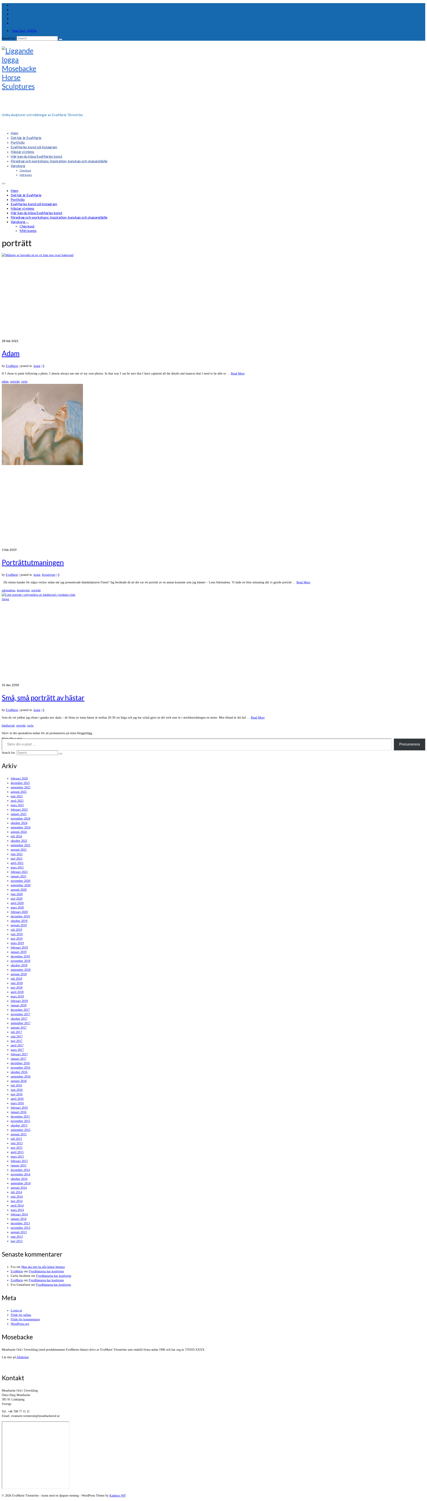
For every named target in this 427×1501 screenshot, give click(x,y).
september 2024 (20, 827)
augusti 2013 (19, 1232)
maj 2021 (16, 858)
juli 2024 (16, 836)
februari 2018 (19, 1001)
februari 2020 (19, 912)
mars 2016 (17, 1103)
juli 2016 (16, 1085)
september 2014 (20, 1183)
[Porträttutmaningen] (213, 466)
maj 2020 (16, 898)
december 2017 (20, 1009)
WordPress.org (20, 1324)
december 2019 (20, 916)
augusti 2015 (19, 1134)
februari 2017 (19, 1054)
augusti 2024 (19, 832)
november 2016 (20, 1067)
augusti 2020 (19, 889)
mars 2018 (17, 996)
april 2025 (17, 800)
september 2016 (20, 1076)
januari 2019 (18, 952)
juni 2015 (17, 1143)
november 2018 (20, 961)
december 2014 (20, 1170)
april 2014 (17, 1205)
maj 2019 (16, 938)
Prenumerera (409, 744)
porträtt (15, 381)
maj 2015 (16, 1147)
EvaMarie (12, 366)
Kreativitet (48, 574)
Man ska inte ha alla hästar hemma (43, 1267)
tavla (24, 381)
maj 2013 (16, 1241)
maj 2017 (16, 1041)
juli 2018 (16, 978)
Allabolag (22, 1357)
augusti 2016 (19, 1081)
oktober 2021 (19, 840)
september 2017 (20, 1023)
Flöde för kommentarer (25, 1319)
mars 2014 (17, 1210)
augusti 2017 (19, 1027)
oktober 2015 (19, 1125)
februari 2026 (19, 778)
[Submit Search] (60, 39)
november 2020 (20, 880)
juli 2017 (16, 1032)
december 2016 (20, 1063)
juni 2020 (17, 894)
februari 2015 (19, 1161)
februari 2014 (19, 1214)
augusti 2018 (19, 974)
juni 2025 (17, 796)
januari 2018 (18, 1005)
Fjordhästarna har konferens (46, 1271)
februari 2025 (19, 809)
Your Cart (24, 30)
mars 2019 (17, 943)
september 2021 (20, 845)
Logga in (16, 1310)
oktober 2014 (19, 1179)
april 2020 (17, 903)
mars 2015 (17, 1156)
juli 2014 (16, 1192)
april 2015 (17, 1152)
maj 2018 (16, 987)
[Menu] (3, 183)
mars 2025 (17, 805)
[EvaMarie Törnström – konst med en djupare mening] (213, 78)
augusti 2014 (19, 1187)
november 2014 (20, 1174)
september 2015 (20, 1130)
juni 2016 (17, 1090)
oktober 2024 (19, 823)
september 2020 (20, 885)
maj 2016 (16, 1094)
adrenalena (8, 590)
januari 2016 (18, 1112)
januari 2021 (18, 876)
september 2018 (20, 969)
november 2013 (20, 1227)
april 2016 (17, 1098)
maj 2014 (16, 1201)
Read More (238, 373)
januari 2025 (18, 814)
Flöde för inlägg (21, 1315)
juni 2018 (17, 983)
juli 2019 (16, 929)
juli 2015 (16, 1138)
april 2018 (17, 992)
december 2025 (20, 783)
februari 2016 (19, 1107)
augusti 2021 (19, 849)
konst (37, 366)
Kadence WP (117, 1495)
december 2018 (20, 956)
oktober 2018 (19, 965)
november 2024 (20, 818)
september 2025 (20, 787)
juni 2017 (17, 1036)
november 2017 (20, 1014)
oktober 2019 (19, 921)
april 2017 (17, 1045)
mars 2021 (17, 867)
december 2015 (20, 1116)
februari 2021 (19, 872)
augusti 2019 (19, 925)
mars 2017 (17, 1050)
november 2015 (20, 1121)
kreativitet (23, 590)
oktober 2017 (19, 1018)
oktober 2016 (19, 1072)
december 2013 (20, 1223)
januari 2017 (18, 1058)
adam (5, 381)
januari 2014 (18, 1219)
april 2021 (17, 863)
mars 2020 (17, 907)
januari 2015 (18, 1165)
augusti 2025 (19, 792)
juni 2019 (17, 934)
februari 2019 (19, 947)
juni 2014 (17, 1196)
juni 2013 (17, 1236)
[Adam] (213, 296)
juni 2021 (17, 854)
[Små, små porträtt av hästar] (213, 638)
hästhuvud (8, 725)
